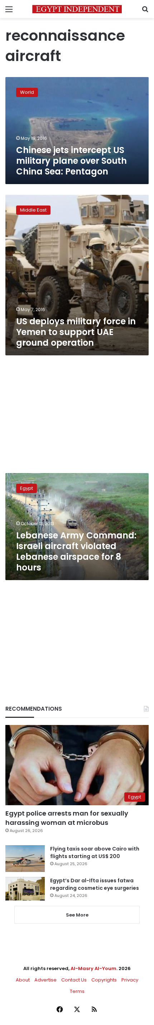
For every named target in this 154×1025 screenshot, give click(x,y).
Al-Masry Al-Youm (93, 968)
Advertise (45, 979)
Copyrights (104, 979)
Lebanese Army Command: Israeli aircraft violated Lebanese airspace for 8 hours (76, 551)
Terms (77, 991)
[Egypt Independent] (77, 9)
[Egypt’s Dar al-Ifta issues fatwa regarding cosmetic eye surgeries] (25, 888)
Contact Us (74, 979)
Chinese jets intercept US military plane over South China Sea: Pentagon (71, 160)
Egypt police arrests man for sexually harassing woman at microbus (66, 818)
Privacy (129, 979)
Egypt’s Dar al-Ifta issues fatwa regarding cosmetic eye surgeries (94, 884)
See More (77, 915)
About (23, 979)
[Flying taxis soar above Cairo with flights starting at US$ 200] (25, 858)
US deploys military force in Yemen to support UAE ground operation (76, 332)
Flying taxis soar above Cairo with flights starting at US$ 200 (94, 852)
